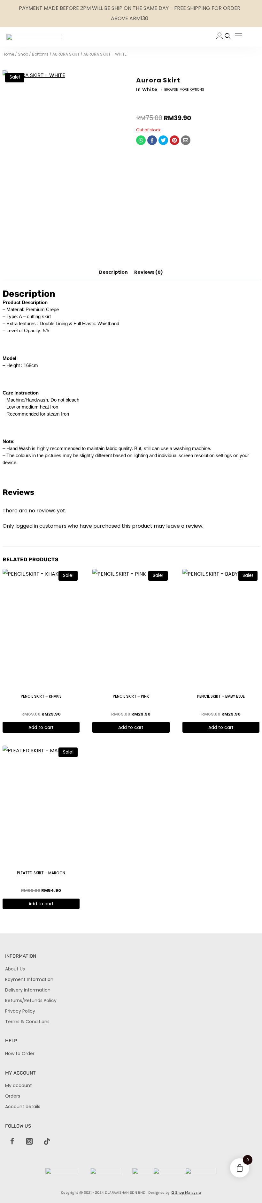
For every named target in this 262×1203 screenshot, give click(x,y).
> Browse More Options (182, 89)
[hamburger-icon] (238, 36)
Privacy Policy (20, 1011)
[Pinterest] (174, 140)
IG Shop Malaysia (186, 1192)
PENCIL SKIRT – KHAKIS (41, 696)
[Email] (185, 140)
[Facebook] (152, 140)
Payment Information (29, 979)
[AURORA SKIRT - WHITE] (64, 162)
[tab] (113, 272)
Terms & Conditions (27, 1021)
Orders (12, 1096)
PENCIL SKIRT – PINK (131, 696)
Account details (22, 1106)
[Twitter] (163, 140)
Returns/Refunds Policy (31, 1000)
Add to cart (41, 727)
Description (113, 272)
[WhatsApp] (141, 140)
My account (18, 1085)
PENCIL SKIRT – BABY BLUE (221, 696)
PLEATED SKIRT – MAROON (41, 873)
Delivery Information (27, 990)
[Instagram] (29, 1142)
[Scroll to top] (246, 1187)
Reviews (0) (148, 272)
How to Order (20, 1053)
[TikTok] (47, 1142)
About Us (15, 969)
